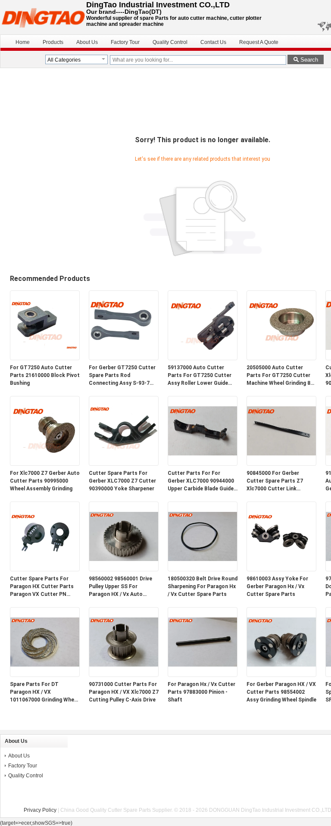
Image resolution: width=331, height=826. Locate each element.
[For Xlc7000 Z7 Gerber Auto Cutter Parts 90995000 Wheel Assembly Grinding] (44, 464)
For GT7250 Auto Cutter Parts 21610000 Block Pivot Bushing (45, 375)
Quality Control (170, 42)
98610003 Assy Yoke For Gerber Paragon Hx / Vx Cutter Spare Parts (277, 586)
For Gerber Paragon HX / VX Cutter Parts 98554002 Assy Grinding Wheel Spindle (281, 692)
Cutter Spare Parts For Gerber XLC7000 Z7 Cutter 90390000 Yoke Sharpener (122, 481)
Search (309, 59)
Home (23, 42)
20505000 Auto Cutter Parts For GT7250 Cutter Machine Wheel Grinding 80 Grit (280, 376)
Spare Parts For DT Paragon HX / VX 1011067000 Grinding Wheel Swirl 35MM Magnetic (44, 692)
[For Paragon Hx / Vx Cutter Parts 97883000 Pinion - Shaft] (202, 675)
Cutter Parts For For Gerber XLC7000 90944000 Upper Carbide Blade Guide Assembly (201, 481)
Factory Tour (125, 42)
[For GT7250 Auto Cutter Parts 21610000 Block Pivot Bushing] (44, 358)
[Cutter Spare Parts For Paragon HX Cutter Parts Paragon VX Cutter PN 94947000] (44, 569)
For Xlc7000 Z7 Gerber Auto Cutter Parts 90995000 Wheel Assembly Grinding (45, 481)
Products (53, 42)
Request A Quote (258, 42)
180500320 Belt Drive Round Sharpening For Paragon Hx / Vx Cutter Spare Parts (202, 586)
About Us (87, 42)
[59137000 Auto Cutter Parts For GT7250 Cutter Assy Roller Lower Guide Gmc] (202, 358)
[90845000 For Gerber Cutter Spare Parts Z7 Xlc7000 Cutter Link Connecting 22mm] (281, 464)
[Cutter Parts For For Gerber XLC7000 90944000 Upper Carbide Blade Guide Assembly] (202, 464)
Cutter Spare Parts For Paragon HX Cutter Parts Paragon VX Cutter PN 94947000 (42, 587)
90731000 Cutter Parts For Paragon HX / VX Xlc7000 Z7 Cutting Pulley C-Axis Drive (124, 692)
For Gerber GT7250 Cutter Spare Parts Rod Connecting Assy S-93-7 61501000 (122, 376)
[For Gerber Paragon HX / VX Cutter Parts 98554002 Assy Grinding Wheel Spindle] (281, 675)
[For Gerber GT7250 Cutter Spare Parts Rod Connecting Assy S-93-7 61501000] (123, 358)
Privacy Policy (40, 810)
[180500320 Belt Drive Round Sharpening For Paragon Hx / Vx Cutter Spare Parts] (202, 569)
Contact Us (213, 42)
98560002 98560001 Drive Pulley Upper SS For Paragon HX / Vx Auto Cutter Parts (120, 587)
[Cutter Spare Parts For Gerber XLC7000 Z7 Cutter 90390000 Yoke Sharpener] (123, 464)
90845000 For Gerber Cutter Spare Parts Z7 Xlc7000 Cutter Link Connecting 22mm (275, 481)
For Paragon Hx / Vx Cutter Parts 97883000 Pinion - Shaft (201, 692)
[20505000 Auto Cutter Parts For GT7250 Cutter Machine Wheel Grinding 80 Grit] (281, 358)
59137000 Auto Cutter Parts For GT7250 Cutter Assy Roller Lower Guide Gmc (199, 376)
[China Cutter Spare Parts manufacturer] (43, 17)
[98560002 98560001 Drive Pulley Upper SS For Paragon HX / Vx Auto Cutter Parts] (123, 569)
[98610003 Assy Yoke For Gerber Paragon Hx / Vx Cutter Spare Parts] (281, 569)
